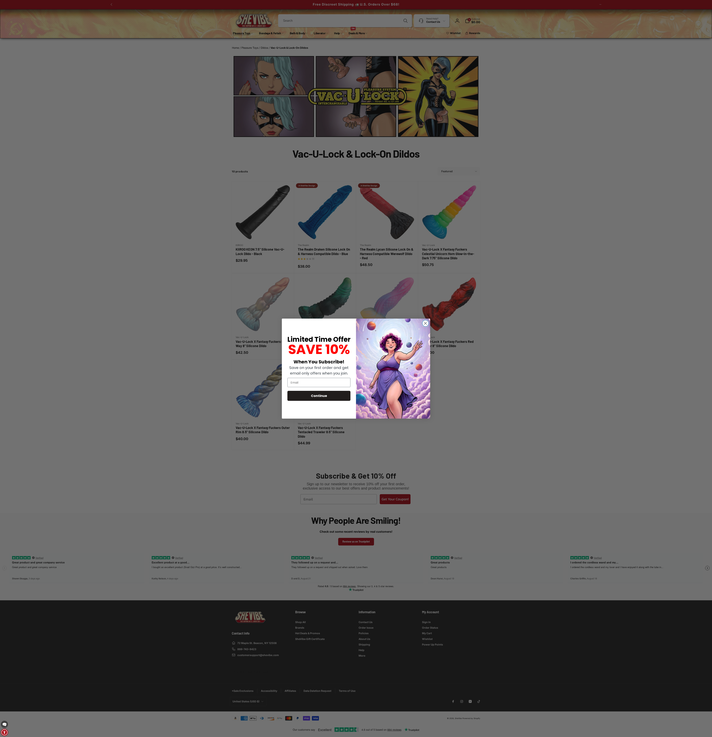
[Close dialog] (425, 323)
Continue (319, 395)
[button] (4, 724)
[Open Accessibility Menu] (4, 732)
